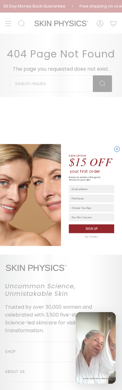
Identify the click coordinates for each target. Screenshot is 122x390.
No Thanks (91, 237)
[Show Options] (111, 208)
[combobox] (91, 208)
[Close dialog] (117, 149)
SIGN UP (91, 229)
